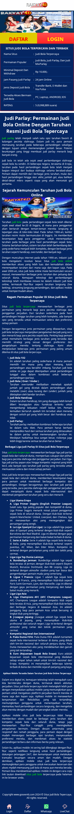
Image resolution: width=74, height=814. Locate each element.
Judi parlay (8, 138)
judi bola (17, 222)
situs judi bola (34, 774)
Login (9, 811)
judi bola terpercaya (22, 306)
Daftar (27, 811)
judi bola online (62, 261)
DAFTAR (18, 39)
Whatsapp (46, 811)
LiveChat (64, 811)
